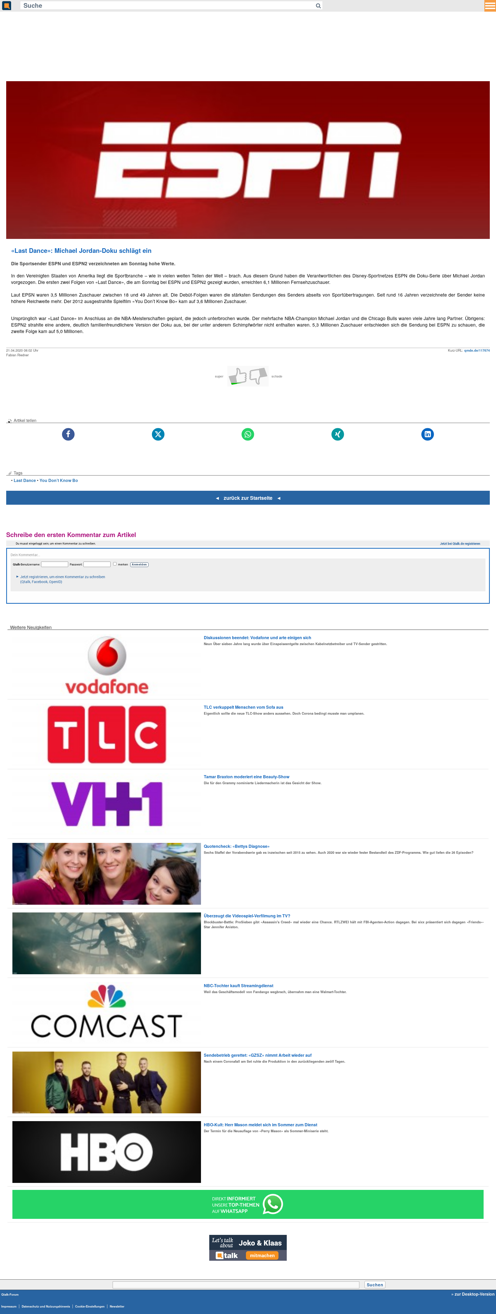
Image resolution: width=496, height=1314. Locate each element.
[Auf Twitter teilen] (158, 434)
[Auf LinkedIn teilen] (427, 434)
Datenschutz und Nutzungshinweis (46, 1306)
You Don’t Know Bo (59, 480)
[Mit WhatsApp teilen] (248, 434)
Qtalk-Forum (10, 1294)
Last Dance (25, 480)
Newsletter (117, 1306)
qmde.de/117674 (477, 350)
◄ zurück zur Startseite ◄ (248, 497)
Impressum (9, 1306)
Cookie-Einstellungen (90, 1306)
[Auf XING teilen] (337, 434)
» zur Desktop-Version (473, 1294)
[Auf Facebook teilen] (68, 434)
